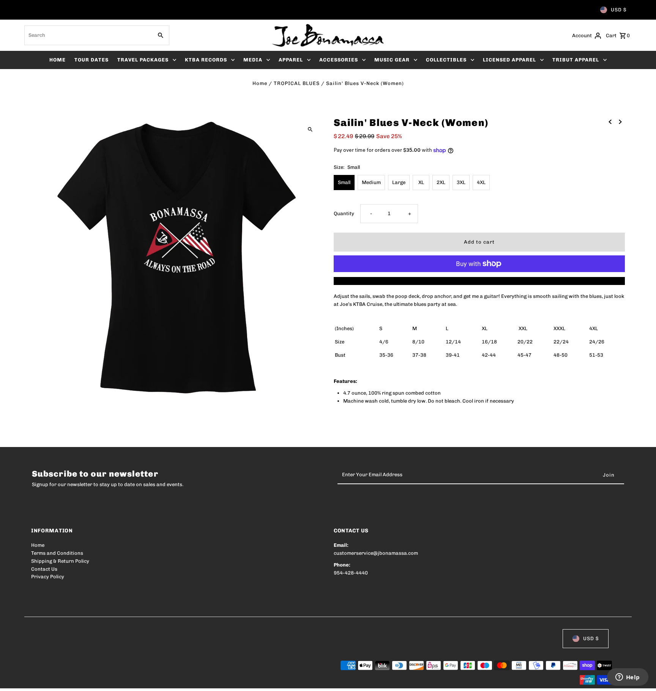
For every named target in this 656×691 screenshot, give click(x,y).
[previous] (610, 121)
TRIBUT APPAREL (575, 60)
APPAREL (291, 60)
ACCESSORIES (338, 60)
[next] (620, 121)
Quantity (344, 213)
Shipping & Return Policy (60, 561)
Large (398, 182)
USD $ (618, 10)
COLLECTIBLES (446, 60)
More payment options (479, 280)
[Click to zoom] (310, 129)
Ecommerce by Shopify (171, 680)
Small (344, 182)
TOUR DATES (91, 60)
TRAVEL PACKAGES (143, 60)
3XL (461, 182)
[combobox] (88, 35)
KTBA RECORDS (206, 60)
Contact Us (44, 569)
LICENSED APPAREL (509, 60)
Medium (371, 182)
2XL (441, 182)
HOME (57, 60)
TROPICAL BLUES (297, 83)
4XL (481, 182)
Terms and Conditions (57, 553)
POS (128, 680)
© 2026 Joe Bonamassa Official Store (75, 680)
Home (259, 83)
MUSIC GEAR (392, 60)
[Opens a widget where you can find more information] (627, 677)
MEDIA (252, 60)
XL (421, 182)
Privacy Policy (47, 576)
